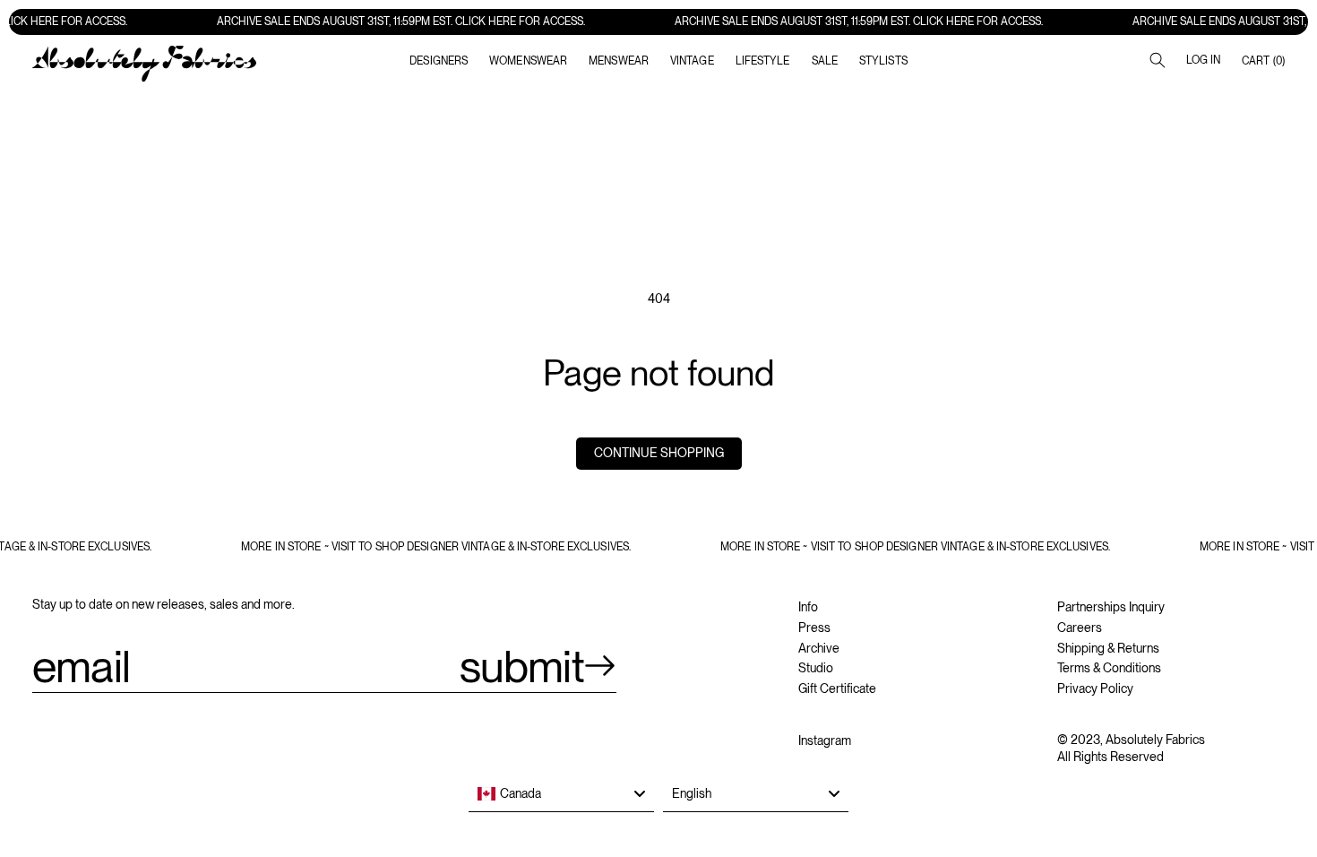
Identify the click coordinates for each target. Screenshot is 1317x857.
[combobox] (561, 794)
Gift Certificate (837, 688)
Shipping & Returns (1108, 648)
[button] (528, 61)
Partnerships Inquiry (1111, 607)
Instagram (824, 740)
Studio (815, 668)
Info (808, 607)
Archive (818, 648)
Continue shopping (659, 453)
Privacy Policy (1095, 688)
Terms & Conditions (1109, 668)
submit (522, 666)
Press (814, 627)
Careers (1079, 627)
